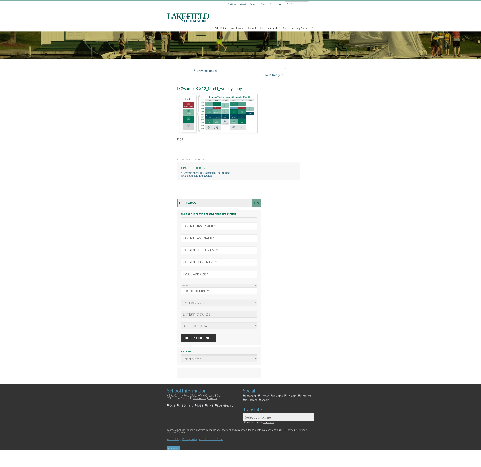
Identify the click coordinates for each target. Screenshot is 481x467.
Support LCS (307, 28)
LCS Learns (187, 203)
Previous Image (207, 71)
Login (280, 4)
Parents (253, 4)
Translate (268, 422)
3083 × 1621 (199, 159)
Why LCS (219, 28)
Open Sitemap (173, 448)
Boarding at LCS (273, 28)
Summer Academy (291, 28)
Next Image (272, 75)
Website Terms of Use (211, 439)
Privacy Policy (189, 439)
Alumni (243, 4)
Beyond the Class (255, 28)
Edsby (263, 4)
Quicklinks (232, 4)
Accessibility (174, 439)
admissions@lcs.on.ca (205, 398)
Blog (271, 4)
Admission (230, 28)
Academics (241, 28)
